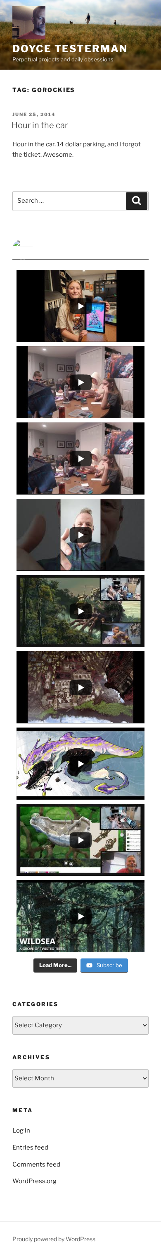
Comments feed (36, 1164)
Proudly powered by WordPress (53, 1238)
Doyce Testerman (70, 49)
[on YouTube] (80, 249)
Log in (21, 1130)
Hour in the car (40, 125)
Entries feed (30, 1147)
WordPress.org (34, 1181)
